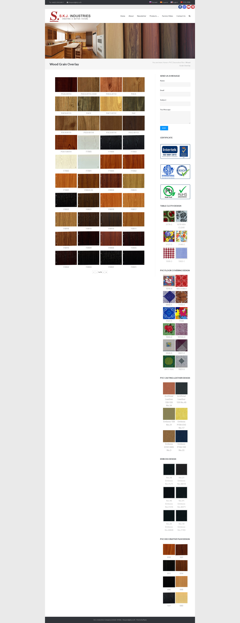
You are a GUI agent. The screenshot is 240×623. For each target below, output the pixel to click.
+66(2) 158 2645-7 (58, 2)
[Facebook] (180, 7)
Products (153, 16)
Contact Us (181, 16)
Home (122, 16)
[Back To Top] (234, 617)
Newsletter (141, 16)
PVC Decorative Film (176, 62)
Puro (145, 620)
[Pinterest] (193, 7)
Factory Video (167, 16)
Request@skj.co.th (75, 2)
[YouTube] (188, 7)
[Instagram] (184, 7)
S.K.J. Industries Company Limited (105, 620)
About (131, 16)
